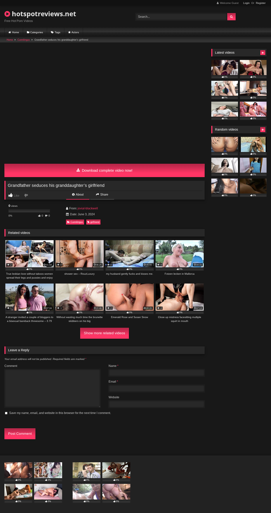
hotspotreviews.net (43, 13)
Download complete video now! (107, 170)
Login (246, 2)
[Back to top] (260, 502)
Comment (10, 365)
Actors (75, 32)
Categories (36, 32)
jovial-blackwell (88, 208)
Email (113, 381)
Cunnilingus (24, 39)
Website (114, 397)
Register (261, 2)
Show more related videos (104, 333)
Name (113, 365)
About (79, 194)
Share (104, 194)
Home (15, 32)
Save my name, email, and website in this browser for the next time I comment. (60, 412)
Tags (57, 32)
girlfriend (94, 222)
